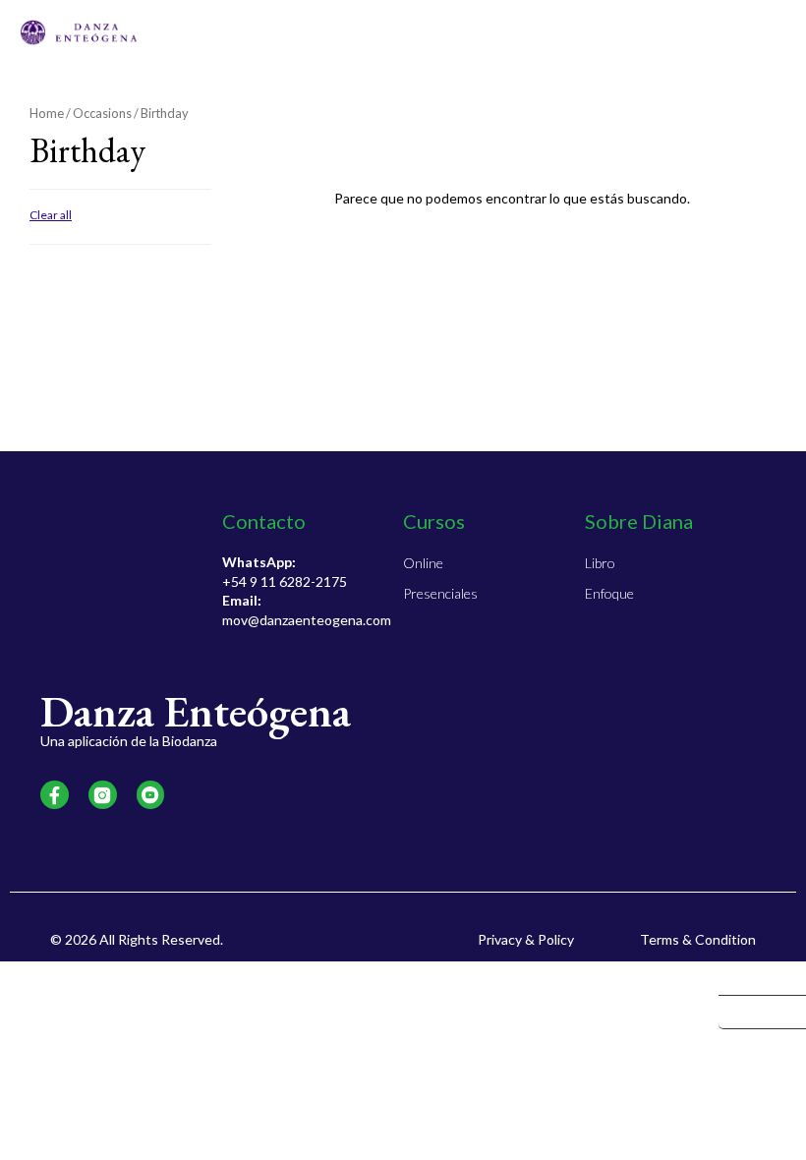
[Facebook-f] (54, 795)
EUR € (750, 1013)
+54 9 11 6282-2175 (284, 581)
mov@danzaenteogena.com (306, 619)
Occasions (102, 113)
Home (46, 113)
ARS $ (750, 978)
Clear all (50, 214)
